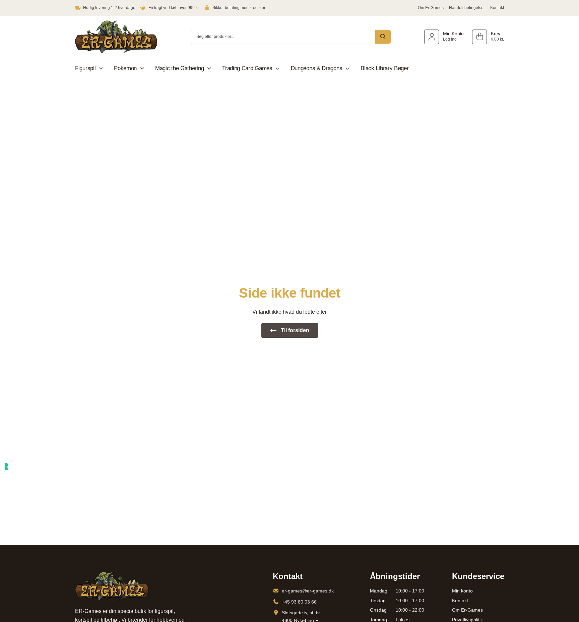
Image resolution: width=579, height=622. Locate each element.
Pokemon (125, 68)
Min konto (462, 590)
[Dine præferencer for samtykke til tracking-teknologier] (6, 466)
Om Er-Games (431, 7)
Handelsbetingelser (467, 7)
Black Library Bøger (384, 68)
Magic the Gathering (179, 68)
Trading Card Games (247, 68)
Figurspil (85, 68)
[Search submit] (383, 37)
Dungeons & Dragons (316, 68)
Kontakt (497, 7)
